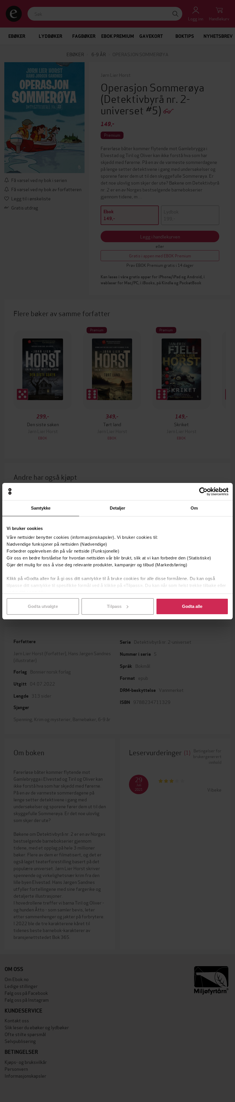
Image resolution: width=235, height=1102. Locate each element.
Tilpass (114, 606)
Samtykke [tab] (41, 508)
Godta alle (192, 606)
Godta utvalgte (43, 606)
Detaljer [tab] (118, 508)
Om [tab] (194, 508)
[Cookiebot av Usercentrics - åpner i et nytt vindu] (203, 491)
